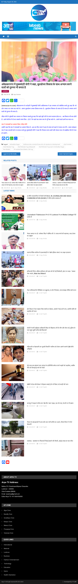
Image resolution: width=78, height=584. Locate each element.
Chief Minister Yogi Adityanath (26, 147)
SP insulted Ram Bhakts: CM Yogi (23, 149)
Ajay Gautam (17, 94)
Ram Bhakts (6, 149)
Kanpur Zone (8, 521)
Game (6, 571)
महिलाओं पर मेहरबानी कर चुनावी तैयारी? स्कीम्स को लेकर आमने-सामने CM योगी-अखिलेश (50, 348)
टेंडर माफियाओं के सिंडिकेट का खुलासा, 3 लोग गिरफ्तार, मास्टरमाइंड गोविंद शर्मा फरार (51, 290)
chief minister (68, 144)
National (6, 548)
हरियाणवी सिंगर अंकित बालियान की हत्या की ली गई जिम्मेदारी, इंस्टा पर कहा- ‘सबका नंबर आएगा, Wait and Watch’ (51, 272)
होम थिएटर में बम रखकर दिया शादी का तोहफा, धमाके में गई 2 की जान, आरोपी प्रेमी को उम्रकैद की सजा (51, 310)
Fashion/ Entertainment (11, 560)
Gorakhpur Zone (9, 518)
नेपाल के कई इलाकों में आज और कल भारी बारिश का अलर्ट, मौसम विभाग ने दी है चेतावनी (49, 423)
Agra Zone (7, 510)
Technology (7, 563)
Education (7, 567)
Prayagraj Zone (9, 529)
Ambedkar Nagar (15, 144)
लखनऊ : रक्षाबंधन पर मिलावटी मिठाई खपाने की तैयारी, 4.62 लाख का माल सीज (64, 184)
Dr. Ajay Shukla (17, 188)
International (8, 545)
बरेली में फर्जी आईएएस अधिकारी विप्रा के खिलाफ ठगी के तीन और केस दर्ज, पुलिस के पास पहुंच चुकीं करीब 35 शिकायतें (51, 329)
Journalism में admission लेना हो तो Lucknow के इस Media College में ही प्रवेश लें (51, 216)
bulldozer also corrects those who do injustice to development (41, 144)
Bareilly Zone (8, 514)
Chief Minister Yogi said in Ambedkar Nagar (51, 147)
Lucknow (5, 91)
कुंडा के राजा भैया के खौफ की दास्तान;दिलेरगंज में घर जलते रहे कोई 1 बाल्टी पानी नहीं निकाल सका (12, 154)
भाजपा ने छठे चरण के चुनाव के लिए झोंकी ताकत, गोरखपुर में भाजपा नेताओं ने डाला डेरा (67, 154)
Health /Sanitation (10, 575)
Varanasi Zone (8, 533)
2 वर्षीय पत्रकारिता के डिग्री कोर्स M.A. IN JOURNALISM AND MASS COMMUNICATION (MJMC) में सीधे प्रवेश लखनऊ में (49, 197)
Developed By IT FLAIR (70, 581)
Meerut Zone (8, 525)
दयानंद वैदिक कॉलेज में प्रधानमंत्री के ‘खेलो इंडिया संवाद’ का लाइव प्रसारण (37, 184)
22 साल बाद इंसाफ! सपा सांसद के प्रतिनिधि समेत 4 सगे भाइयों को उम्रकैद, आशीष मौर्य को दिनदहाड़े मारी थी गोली (51, 366)
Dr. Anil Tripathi (68, 188)
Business (7, 556)
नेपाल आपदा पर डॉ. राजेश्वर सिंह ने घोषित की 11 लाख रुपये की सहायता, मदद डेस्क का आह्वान (13, 184)
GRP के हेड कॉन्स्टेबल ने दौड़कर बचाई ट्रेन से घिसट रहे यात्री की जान (47, 384)
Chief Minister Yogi (8, 147)
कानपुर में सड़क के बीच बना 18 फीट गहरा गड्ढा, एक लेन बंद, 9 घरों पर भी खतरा (50, 403)
